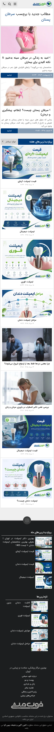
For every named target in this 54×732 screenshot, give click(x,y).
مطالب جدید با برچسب (27, 16)
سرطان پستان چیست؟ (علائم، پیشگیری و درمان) (26, 112)
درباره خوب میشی (29, 676)
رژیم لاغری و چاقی (29, 691)
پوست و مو (29, 680)
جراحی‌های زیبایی (28, 695)
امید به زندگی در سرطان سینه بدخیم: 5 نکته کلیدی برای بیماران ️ (26, 60)
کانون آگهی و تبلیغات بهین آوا (15, 725)
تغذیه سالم (29, 687)
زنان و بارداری (29, 684)
